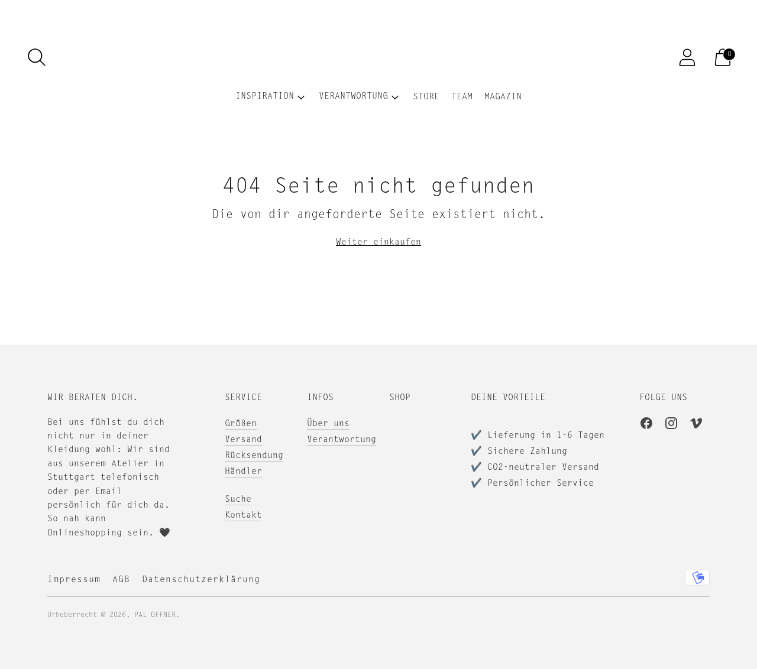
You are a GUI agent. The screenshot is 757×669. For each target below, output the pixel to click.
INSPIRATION (264, 96)
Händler (243, 471)
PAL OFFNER (155, 615)
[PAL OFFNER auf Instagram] (671, 425)
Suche (238, 499)
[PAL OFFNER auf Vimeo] (696, 425)
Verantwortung (341, 440)
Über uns (328, 424)
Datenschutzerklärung (201, 580)
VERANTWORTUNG (353, 96)
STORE (426, 97)
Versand (243, 440)
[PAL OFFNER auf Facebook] (646, 425)
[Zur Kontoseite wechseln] (687, 57)
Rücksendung (254, 456)
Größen (241, 424)
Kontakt (243, 515)
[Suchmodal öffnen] (36, 57)
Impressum (74, 580)
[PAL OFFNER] (378, 57)
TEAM (462, 97)
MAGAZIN (503, 97)
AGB (121, 580)
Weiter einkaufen (378, 242)
